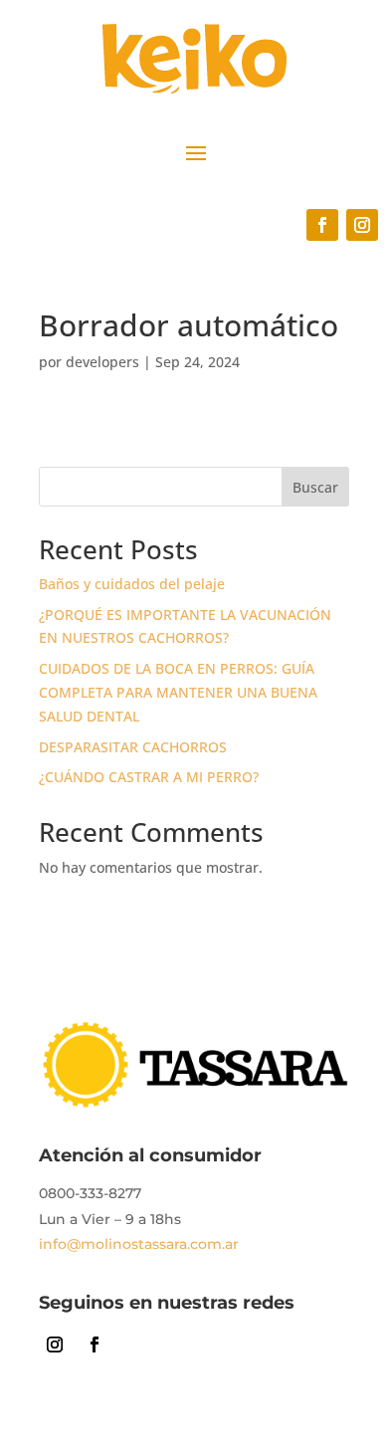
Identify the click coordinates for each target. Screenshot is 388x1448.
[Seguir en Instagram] (362, 225)
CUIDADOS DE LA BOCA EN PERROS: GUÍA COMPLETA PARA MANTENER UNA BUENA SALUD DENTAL (178, 692)
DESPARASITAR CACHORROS (133, 746)
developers (102, 361)
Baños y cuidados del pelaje (132, 583)
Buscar (315, 487)
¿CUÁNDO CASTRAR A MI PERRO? (149, 776)
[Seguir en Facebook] (322, 225)
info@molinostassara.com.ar (139, 1244)
